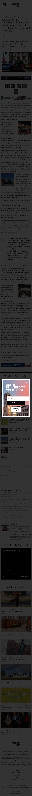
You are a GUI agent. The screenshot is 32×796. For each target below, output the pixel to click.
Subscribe (16, 403)
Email (9, 395)
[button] (27, 383)
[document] (16, 398)
